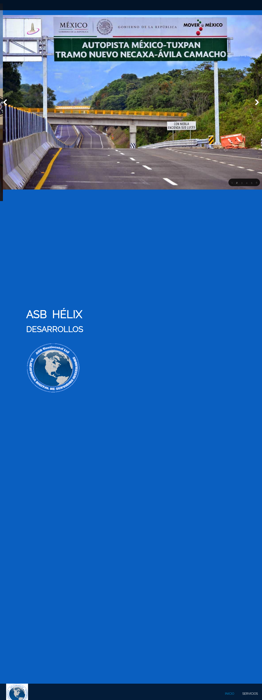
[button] (231, 182)
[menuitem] (229, 694)
